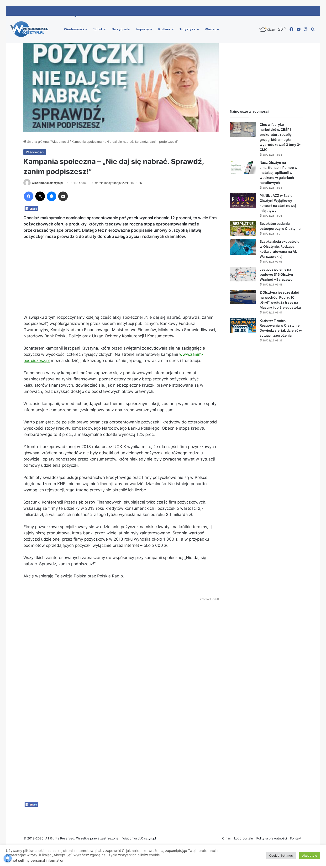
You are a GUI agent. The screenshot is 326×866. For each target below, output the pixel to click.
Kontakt (295, 838)
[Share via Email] (63, 196)
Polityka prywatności (271, 838)
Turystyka (187, 29)
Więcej (210, 29)
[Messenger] (51, 196)
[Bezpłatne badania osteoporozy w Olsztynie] (243, 228)
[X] (40, 196)
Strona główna (37, 141)
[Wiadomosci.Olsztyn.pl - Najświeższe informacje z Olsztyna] (30, 29)
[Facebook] (28, 196)
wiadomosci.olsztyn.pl (47, 183)
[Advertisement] (121, 279)
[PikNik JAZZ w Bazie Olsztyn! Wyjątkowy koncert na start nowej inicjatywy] (243, 200)
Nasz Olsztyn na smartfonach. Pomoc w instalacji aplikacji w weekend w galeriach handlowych (278, 172)
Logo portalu (243, 838)
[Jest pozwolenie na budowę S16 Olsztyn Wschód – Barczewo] (243, 274)
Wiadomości (74, 29)
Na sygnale (120, 29)
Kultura (164, 29)
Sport (97, 29)
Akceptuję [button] (309, 855)
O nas (226, 838)
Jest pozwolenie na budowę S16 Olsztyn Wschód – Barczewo (276, 274)
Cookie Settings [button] (281, 855)
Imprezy (142, 29)
